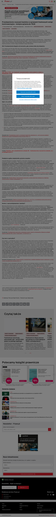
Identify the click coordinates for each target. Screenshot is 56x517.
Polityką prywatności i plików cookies (24, 88)
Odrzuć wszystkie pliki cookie (28, 96)
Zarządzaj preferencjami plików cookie (28, 99)
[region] (28, 89)
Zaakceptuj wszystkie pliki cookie (28, 92)
